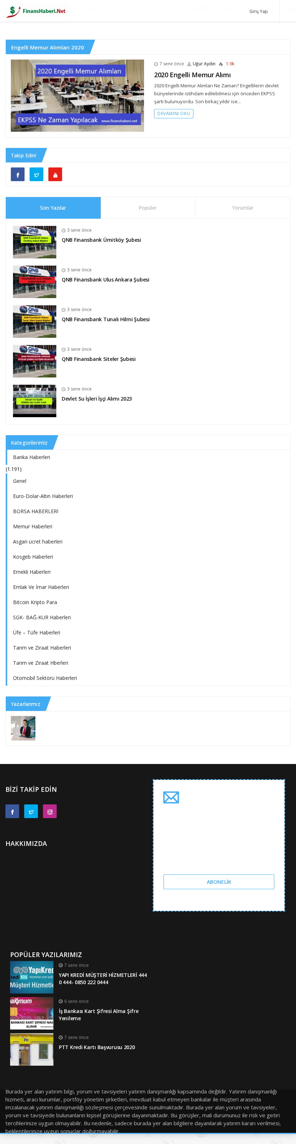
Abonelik (219, 881)
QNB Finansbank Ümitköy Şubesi (101, 239)
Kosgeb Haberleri (33, 556)
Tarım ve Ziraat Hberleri (40, 662)
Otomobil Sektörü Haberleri (45, 677)
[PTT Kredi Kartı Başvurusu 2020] (31, 1048)
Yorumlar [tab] (242, 207)
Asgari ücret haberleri (37, 541)
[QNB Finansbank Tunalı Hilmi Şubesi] (34, 321)
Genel (19, 480)
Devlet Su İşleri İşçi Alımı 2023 (97, 398)
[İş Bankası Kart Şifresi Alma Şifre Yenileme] (31, 1012)
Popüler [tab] (148, 207)
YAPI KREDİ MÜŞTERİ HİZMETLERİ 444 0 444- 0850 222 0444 (103, 978)
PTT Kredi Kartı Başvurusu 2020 (97, 1047)
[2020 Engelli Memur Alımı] (77, 95)
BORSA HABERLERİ (35, 511)
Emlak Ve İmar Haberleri (41, 587)
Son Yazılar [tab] (53, 207)
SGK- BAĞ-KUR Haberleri (42, 617)
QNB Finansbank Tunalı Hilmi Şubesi (105, 319)
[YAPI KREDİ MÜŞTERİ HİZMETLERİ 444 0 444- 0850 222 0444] (31, 976)
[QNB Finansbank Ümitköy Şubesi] (34, 241)
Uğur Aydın (204, 64)
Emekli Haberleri (32, 571)
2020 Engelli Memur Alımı (192, 74)
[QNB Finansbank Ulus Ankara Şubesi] (34, 281)
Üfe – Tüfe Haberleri (36, 632)
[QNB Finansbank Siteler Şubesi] (34, 360)
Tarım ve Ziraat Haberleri (42, 647)
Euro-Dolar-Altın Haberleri (43, 496)
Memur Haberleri (32, 526)
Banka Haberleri (31, 457)
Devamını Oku (173, 113)
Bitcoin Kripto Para (35, 602)
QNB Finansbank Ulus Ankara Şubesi (105, 279)
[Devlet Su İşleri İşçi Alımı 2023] (34, 400)
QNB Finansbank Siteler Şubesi (99, 358)
